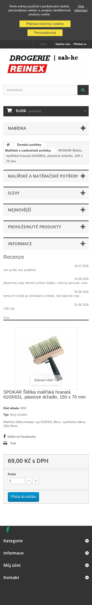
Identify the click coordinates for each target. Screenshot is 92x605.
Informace (20, 243)
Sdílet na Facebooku (21, 436)
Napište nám (63, 44)
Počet (12, 474)
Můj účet (12, 565)
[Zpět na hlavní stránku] (8, 145)
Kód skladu (11, 408)
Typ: (6, 414)
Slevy (13, 193)
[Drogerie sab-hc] (46, 63)
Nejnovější (19, 209)
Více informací (81, 8)
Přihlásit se (79, 44)
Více (6, 317)
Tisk (13, 443)
